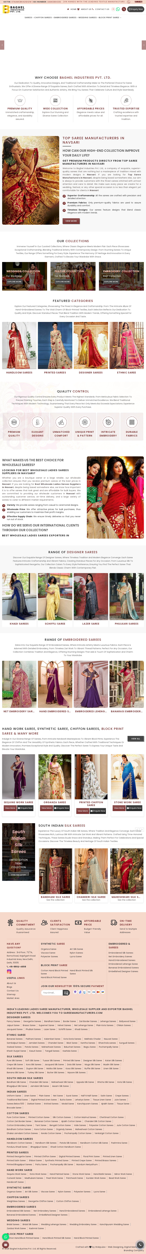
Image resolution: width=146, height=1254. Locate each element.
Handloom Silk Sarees (45, 1142)
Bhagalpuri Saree (39, 1146)
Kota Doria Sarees (72, 1038)
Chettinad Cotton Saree (112, 1117)
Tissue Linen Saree (102, 1099)
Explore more (14, 281)
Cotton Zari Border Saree (19, 1121)
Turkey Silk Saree (36, 1072)
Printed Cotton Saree (39, 1117)
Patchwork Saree (74, 1178)
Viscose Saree (48, 952)
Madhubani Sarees (34, 1178)
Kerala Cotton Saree (51, 1133)
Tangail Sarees (52, 1050)
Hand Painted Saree (59, 1174)
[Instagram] (113, 9)
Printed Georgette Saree (19, 1156)
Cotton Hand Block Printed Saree (54, 972)
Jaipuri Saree (13, 1025)
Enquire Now (26, 808)
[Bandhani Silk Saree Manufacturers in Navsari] (55, 871)
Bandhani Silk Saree (55, 897)
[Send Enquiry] (5, 1244)
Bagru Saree (90, 1046)
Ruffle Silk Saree (92, 1068)
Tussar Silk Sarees (51, 1060)
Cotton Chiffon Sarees (67, 1201)
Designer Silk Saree (92, 1060)
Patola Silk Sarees (68, 1142)
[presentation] (137, 830)
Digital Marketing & (134, 1247)
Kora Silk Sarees (33, 1064)
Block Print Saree (109, 17)
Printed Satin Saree (16, 1160)
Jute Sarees (120, 1099)
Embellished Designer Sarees (123, 971)
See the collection (55, 899)
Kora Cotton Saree (43, 1129)
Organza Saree (55, 802)
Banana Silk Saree (15, 1072)
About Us (86, 9)
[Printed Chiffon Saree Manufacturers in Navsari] (91, 776)
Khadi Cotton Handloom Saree (66, 1146)
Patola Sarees (31, 1046)
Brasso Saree (29, 1025)
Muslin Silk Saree (111, 1064)
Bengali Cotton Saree (60, 1125)
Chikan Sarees (124, 1025)
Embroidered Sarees (65, 17)
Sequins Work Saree (18, 802)
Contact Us (102, 9)
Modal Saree (68, 1103)
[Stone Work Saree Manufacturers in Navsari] (127, 776)
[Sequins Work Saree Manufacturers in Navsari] (18, 776)
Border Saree (69, 1021)
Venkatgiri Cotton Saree (106, 1133)
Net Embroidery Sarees (120, 956)
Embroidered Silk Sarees (121, 952)
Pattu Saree (41, 1164)
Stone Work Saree (127, 802)
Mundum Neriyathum (87, 1164)
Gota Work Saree (38, 1174)
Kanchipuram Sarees (87, 1103)
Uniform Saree (14, 1095)
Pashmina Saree (119, 1142)
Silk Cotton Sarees (62, 1117)
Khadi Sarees (81, 1029)
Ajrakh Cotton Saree (71, 1121)
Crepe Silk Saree (15, 1064)
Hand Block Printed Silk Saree (81, 972)
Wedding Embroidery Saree (83, 1224)
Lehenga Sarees (108, 1021)
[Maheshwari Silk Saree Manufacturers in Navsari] (127, 871)
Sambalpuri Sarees (16, 1042)
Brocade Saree (14, 1107)
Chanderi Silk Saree (91, 897)
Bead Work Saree (117, 1178)
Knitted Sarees (51, 1103)
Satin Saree (106, 1095)
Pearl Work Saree (54, 1178)
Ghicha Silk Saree (105, 1082)
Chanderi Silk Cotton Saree (98, 1121)
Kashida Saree (70, 1050)
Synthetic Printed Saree (56, 1160)
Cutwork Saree (14, 1178)
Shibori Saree (35, 1160)
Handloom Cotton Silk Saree (94, 1142)
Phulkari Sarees (33, 1029)
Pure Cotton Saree (16, 1117)
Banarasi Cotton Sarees (46, 1121)
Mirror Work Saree (123, 1174)
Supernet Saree (46, 1025)
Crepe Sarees (122, 1095)
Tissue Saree (123, 1103)
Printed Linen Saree (112, 1156)
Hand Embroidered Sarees (122, 960)
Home (74, 9)
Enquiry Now (136, 9)
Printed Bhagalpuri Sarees (19, 1164)
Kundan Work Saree (96, 1178)
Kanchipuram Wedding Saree (114, 1224)
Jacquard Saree (15, 1029)
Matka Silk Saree (54, 1068)
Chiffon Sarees (43, 17)
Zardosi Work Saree (16, 1228)
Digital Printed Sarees (69, 1156)
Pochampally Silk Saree (61, 1164)
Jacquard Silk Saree (54, 1064)
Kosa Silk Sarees (73, 1068)
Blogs (9, 987)
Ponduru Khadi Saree (17, 1146)
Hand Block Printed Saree (54, 977)
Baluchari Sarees (72, 1046)
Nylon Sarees (76, 952)
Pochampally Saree (108, 1046)
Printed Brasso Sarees (105, 1160)
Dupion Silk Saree (34, 1068)
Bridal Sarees (13, 1224)
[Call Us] (140, 1244)
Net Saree (58, 1095)
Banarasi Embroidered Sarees (124, 967)
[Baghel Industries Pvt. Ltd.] (25, 9)
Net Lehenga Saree (83, 1025)
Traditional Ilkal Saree (17, 1099)
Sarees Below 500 (15, 1103)
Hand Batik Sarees (102, 1174)
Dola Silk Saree (74, 1064)
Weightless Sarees (16, 1201)
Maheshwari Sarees (51, 1046)
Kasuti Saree (35, 1050)
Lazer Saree (49, 1029)
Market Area (13, 998)
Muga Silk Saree (92, 1064)
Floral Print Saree (91, 1156)
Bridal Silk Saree (30, 1224)
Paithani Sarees (33, 1038)
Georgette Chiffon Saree (40, 1201)
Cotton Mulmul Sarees (85, 1117)
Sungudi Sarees (126, 1042)
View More (71, 221)
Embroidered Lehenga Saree (123, 964)
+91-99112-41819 (17, 966)
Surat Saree (72, 1095)
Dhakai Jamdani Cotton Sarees (22, 1133)
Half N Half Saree (89, 1095)
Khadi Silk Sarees (15, 1068)
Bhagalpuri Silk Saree (17, 1086)
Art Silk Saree (76, 949)
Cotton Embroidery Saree (19, 1125)
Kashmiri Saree (36, 1228)
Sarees (28, 17)
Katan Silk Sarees (113, 1060)
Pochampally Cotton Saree (77, 1133)
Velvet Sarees (64, 1025)
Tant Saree (40, 1125)
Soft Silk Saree (32, 1060)
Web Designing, (116, 1247)
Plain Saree (44, 1095)
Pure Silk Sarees (14, 1060)
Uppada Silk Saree (85, 1082)
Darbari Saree (34, 1103)
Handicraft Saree (15, 1182)
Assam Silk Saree (60, 1086)
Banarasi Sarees (15, 1038)
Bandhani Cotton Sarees (19, 1129)
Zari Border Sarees (88, 1021)
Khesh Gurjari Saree (16, 1050)
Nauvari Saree (111, 1038)
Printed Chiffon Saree (91, 804)
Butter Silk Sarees (55, 1072)
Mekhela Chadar (92, 1038)
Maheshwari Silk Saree (127, 897)
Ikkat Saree (72, 1042)
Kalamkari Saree (52, 1038)
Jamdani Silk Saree (39, 1086)
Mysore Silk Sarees (77, 1072)
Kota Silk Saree (124, 1082)
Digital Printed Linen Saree (44, 1099)
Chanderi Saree (55, 1042)
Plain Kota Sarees (104, 1025)
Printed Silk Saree (71, 1060)
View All (135, 738)
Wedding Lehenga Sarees (53, 1224)
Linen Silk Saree (111, 1068)
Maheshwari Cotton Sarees (88, 1129)
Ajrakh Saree (107, 1103)
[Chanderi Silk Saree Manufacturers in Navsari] (91, 871)
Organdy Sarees (64, 1129)
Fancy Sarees (13, 1021)
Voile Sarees (80, 1125)
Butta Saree (66, 1099)
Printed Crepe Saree (82, 1160)
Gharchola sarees (107, 1042)
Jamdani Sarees (37, 1042)
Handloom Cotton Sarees (19, 1142)
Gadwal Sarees (14, 1046)
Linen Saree (30, 1095)
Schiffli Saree (65, 1029)
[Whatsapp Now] (5, 1236)
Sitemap (11, 994)
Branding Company (134, 1250)
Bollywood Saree (127, 1021)
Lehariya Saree (82, 1099)
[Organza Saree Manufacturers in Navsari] (54, 776)
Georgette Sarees (32, 1021)
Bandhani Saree (52, 1021)
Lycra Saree (76, 956)
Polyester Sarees (49, 956)
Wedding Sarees (88, 17)
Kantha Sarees (88, 1042)
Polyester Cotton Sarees (101, 1125)
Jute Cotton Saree (126, 1125)
